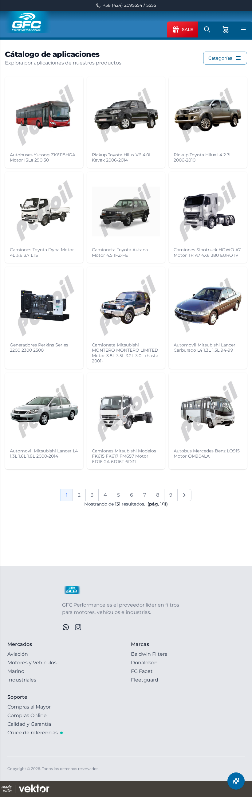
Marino (15, 671)
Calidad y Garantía (29, 724)
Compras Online (27, 715)
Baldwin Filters (149, 654)
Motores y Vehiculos (32, 663)
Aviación (17, 654)
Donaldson (144, 663)
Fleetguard (144, 680)
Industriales (21, 680)
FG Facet (142, 671)
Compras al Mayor (29, 707)
